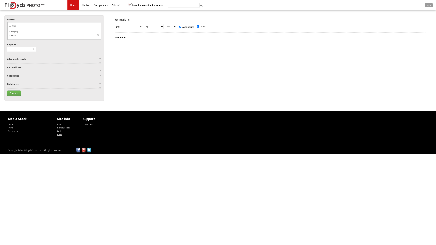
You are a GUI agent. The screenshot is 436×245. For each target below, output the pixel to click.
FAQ (59, 131)
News (59, 134)
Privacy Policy (63, 127)
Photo (85, 5)
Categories (100, 5)
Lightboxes (13, 84)
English (428, 5)
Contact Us (87, 124)
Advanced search (16, 59)
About (60, 124)
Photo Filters (14, 67)
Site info (116, 5)
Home (73, 5)
